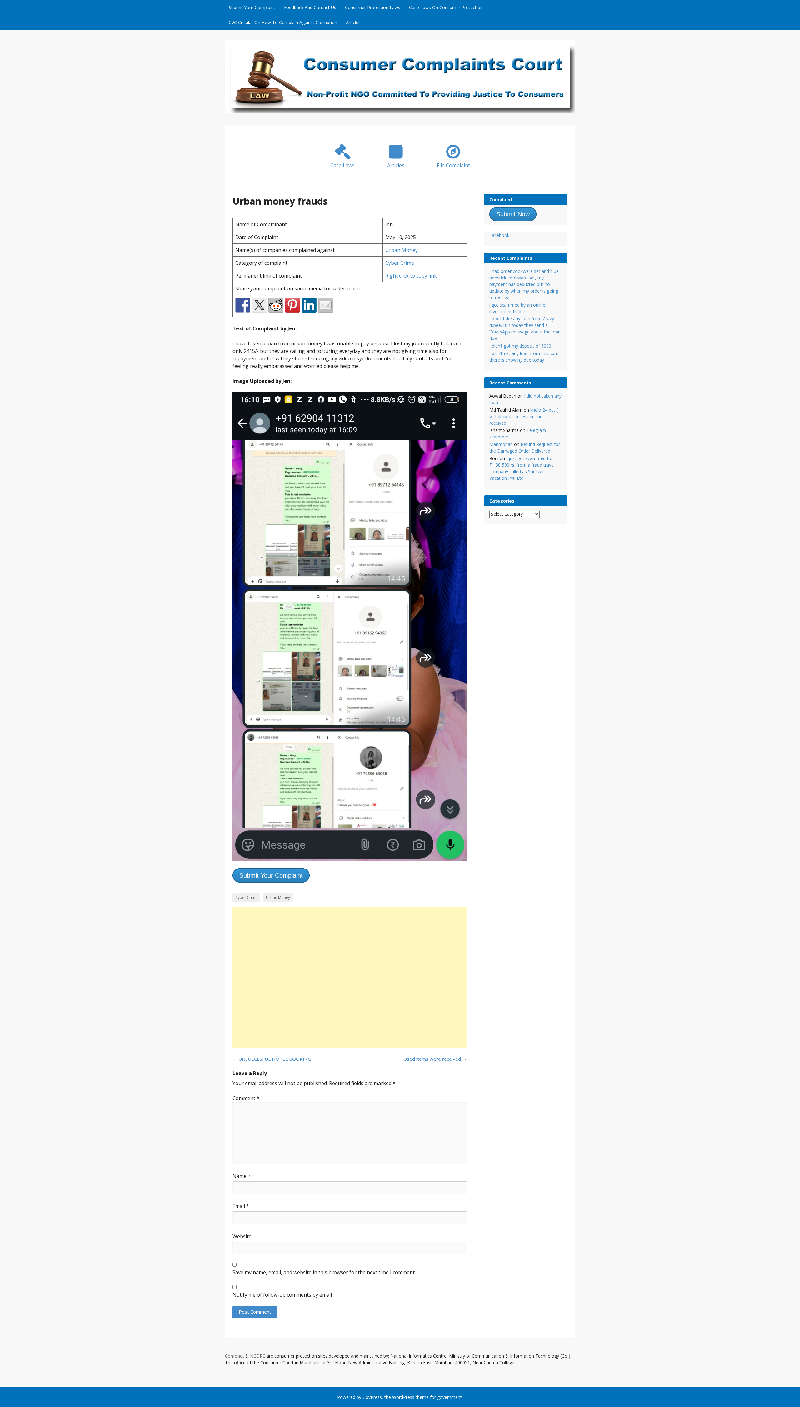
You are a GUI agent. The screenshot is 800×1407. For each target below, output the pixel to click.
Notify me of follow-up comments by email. (282, 1294)
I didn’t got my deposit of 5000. (520, 346)
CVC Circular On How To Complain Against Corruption (283, 22)
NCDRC (257, 1356)
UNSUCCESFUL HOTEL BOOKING (271, 1059)
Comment (245, 1098)
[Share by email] (325, 305)
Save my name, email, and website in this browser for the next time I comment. (324, 1272)
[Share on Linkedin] (309, 305)
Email (240, 1206)
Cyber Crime (399, 262)
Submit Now (513, 214)
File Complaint (453, 165)
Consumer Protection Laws (372, 7)
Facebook (499, 235)
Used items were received (435, 1059)
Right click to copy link (411, 275)
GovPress (372, 1397)
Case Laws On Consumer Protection (446, 7)
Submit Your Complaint (252, 7)
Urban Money (401, 250)
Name (241, 1176)
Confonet (234, 1356)
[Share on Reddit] (275, 305)
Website (242, 1236)
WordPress (403, 1397)
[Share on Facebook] (242, 305)
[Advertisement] (349, 977)
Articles (353, 22)
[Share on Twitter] (259, 305)
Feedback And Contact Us (310, 7)
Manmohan (501, 444)
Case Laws (342, 165)
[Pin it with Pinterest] (292, 305)
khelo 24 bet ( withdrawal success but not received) (523, 416)
